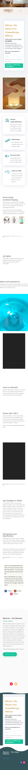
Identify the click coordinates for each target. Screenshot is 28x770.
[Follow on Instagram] (11, 594)
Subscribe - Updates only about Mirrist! (13, 65)
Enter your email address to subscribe (12, 52)
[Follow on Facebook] (6, 591)
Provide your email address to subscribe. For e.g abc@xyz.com (13, 60)
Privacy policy (6, 758)
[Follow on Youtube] (15, 591)
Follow (9, 591)
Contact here (10, 654)
